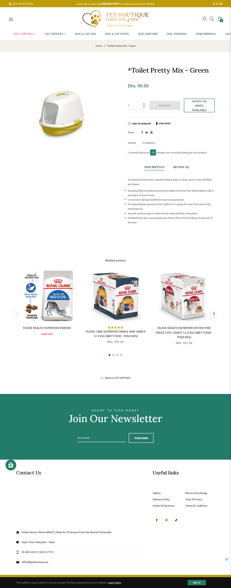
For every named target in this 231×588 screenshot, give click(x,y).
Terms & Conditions (197, 505)
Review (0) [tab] (181, 167)
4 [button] (121, 355)
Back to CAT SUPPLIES (117, 377)
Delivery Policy (161, 499)
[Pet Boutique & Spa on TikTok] (221, 4)
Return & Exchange (196, 492)
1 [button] (109, 355)
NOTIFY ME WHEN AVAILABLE (199, 105)
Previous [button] (17, 313)
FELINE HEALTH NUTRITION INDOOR (47, 327)
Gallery (157, 492)
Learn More (114, 582)
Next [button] (213, 313)
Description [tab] (154, 167)
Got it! (197, 582)
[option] (47, 309)
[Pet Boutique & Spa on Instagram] (217, 4)
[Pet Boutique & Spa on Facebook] (214, 4)
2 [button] (113, 355)
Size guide (164, 123)
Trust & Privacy (194, 499)
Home (98, 45)
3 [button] (117, 355)
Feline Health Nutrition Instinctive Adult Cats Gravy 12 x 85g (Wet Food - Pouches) (184, 332)
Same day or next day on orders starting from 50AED (115, 3)
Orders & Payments (164, 505)
